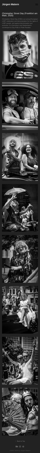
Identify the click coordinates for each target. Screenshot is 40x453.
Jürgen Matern (10, 4)
